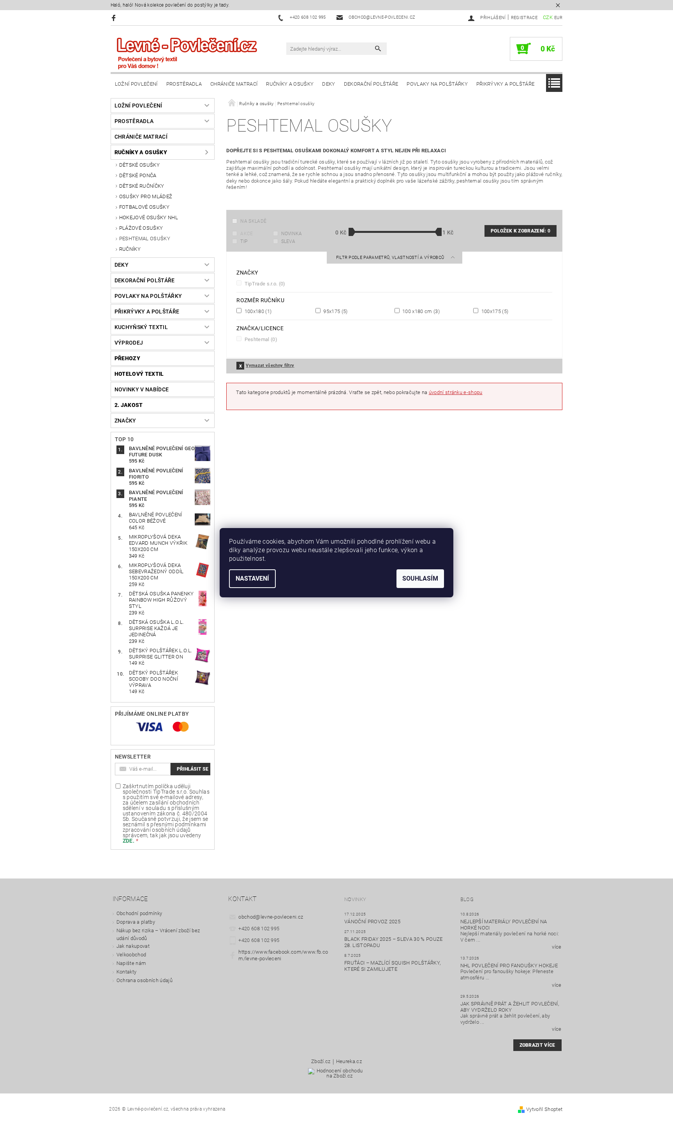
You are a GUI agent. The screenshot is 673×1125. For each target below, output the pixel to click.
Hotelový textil (139, 374)
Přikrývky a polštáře (505, 84)
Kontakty (126, 972)
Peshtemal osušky (144, 238)
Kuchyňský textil (141, 327)
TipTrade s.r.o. (264, 283)
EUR (558, 17)
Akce (246, 233)
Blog (467, 899)
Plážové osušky (141, 228)
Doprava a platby (135, 922)
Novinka (291, 233)
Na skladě (253, 221)
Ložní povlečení (136, 84)
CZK (548, 17)
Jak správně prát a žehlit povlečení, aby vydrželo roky (509, 1007)
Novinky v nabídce (142, 389)
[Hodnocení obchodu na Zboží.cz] (336, 1076)
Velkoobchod (131, 955)
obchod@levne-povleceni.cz (270, 917)
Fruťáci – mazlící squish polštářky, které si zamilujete (392, 966)
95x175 (335, 311)
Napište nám (131, 963)
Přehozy (127, 358)
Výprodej (129, 343)
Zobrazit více (537, 1045)
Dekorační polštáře (371, 84)
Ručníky (130, 249)
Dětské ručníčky (141, 186)
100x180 (257, 311)
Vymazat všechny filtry (270, 365)
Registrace (524, 17)
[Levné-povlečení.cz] (187, 53)
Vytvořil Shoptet (544, 1109)
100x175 (494, 311)
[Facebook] (115, 17)
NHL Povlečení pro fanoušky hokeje (509, 965)
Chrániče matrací (233, 84)
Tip (243, 241)
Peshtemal (260, 339)
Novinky (355, 899)
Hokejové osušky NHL (148, 217)
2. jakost (129, 405)
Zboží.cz (321, 1061)
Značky (125, 420)
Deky (328, 84)
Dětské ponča (138, 175)
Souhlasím (420, 578)
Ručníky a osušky (290, 84)
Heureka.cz (349, 1061)
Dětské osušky (139, 165)
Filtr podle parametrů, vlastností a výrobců (391, 257)
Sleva (288, 241)
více (556, 947)
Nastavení (252, 578)
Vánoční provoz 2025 (372, 921)
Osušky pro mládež (145, 196)
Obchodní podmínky (139, 913)
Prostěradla (184, 84)
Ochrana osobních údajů (144, 980)
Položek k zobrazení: (520, 231)
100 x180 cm (420, 311)
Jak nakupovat (133, 946)
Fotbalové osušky (144, 207)
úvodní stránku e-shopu (456, 392)
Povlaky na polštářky (437, 84)
